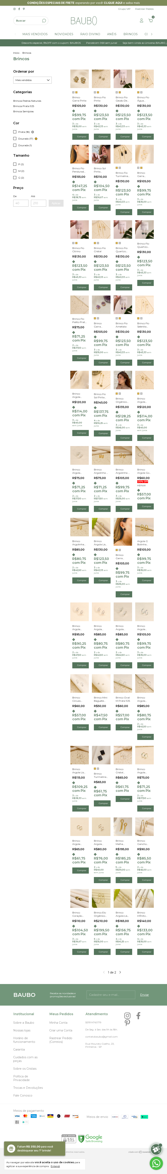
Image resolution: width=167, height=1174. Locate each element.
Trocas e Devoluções (28, 1088)
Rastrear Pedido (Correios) (60, 1040)
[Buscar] (43, 21)
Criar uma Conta (60, 1030)
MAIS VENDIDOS (35, 34)
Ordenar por (23, 71)
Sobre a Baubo (23, 1023)
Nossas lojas (21, 1030)
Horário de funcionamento (24, 1040)
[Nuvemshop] (141, 1152)
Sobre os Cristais (24, 1068)
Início (16, 52)
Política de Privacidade (21, 1078)
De (14, 196)
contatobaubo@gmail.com (101, 1036)
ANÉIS (111, 34)
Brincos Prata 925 (23, 106)
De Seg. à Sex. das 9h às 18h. (101, 1029)
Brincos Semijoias (23, 111)
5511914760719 (93, 1022)
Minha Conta (58, 1023)
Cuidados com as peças (25, 1059)
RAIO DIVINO (90, 34)
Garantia (19, 1049)
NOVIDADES (64, 34)
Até (33, 196)
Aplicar (56, 203)
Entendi (55, 1166)
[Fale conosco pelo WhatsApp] (156, 1163)
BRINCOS (130, 34)
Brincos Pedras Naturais (27, 100)
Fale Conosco (22, 1095)
